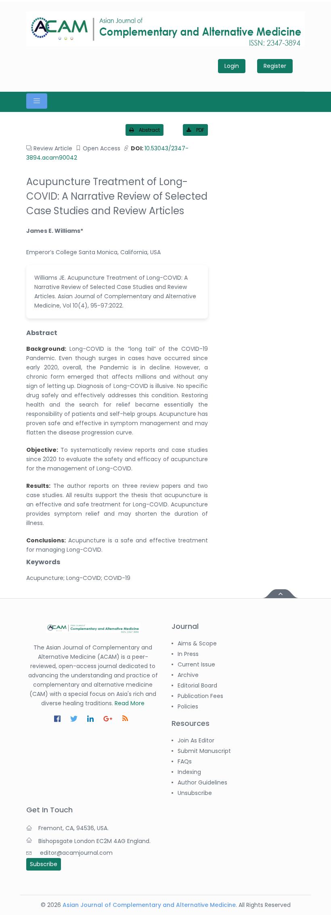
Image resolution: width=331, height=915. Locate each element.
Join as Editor (196, 740)
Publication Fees (200, 696)
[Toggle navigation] (36, 101)
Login (231, 66)
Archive (188, 675)
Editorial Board (197, 685)
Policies (188, 706)
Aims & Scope (197, 643)
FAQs (185, 761)
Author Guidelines (202, 782)
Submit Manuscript (204, 751)
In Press (188, 654)
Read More (130, 703)
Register (275, 66)
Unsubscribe (195, 793)
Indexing (189, 772)
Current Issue (196, 664)
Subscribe (43, 864)
